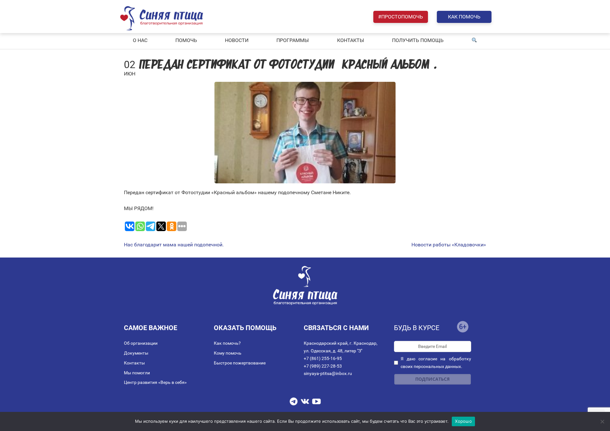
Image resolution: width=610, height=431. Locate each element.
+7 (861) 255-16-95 (323, 358)
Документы (136, 353)
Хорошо (463, 421)
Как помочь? (227, 343)
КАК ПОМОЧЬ (464, 17)
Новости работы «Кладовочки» (448, 244)
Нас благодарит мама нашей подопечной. (174, 244)
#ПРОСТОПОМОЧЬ (400, 17)
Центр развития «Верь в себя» (155, 382)
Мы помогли (137, 372)
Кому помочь (227, 353)
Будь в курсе (416, 328)
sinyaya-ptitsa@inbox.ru (328, 373)
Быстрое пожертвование (240, 362)
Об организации (141, 343)
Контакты (134, 362)
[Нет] (602, 421)
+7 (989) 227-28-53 (323, 366)
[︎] (474, 40)
